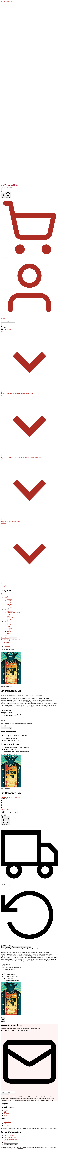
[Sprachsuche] (1, 189)
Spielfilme (3, 521)
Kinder (7, 393)
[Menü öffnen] (1, 320)
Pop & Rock (4, 457)
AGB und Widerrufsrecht (11, 1137)
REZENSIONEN (16, 947)
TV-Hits (8, 521)
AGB (5, 1123)
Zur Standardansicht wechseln (11, 1144)
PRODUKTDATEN (27, 947)
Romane (3, 393)
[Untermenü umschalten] (1, 392)
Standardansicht (13, 638)
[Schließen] (1, 594)
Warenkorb (16, 640)
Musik (5, 609)
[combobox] (8, 187)
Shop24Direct (5, 638)
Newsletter (7, 1113)
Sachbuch (12, 393)
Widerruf (6, 1115)
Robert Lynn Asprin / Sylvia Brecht (10, 797)
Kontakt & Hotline (9, 1135)
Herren (7, 585)
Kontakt (6, 1110)
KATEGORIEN (7, 329)
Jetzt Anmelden (4, 1094)
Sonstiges (38, 457)
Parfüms (6, 630)
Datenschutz (7, 1122)
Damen (3, 585)
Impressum (7, 1125)
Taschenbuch (24, 393)
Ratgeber (17, 393)
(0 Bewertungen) (5, 809)
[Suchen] (1, 191)
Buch (5, 597)
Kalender (30, 393)
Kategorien (10, 640)
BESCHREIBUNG (6, 947)
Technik (3, 587)
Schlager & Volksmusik (14, 457)
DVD (5, 621)
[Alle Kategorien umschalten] (2, 329)
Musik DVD (31, 457)
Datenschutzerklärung (10, 1139)
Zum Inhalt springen (6, 1)
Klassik (23, 457)
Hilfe (5, 1112)
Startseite (3, 640)
